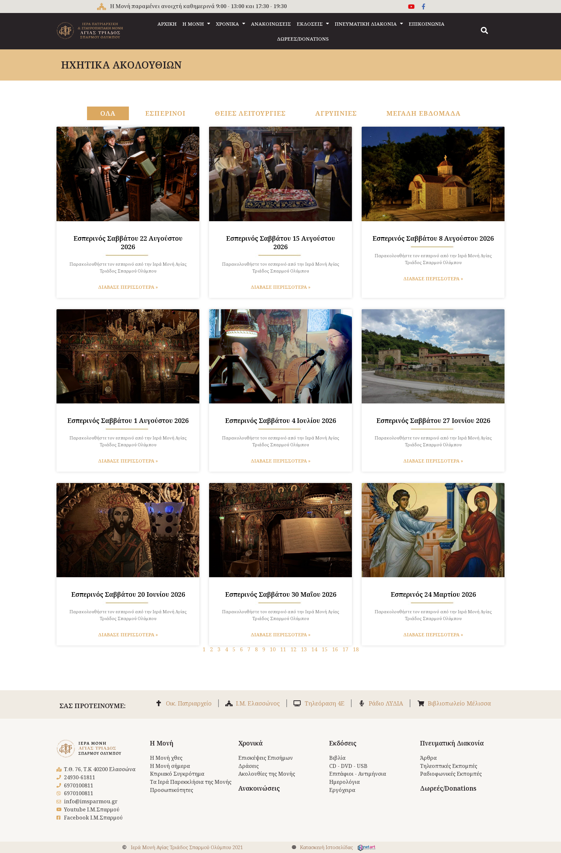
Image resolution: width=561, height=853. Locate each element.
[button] (484, 30)
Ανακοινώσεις (259, 788)
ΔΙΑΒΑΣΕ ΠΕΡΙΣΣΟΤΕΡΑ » (128, 287)
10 (273, 649)
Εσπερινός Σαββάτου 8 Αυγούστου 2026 (433, 238)
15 (325, 649)
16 (335, 649)
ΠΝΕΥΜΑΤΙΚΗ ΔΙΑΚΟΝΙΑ (366, 23)
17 (345, 649)
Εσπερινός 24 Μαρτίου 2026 (433, 594)
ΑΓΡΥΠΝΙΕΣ (336, 113)
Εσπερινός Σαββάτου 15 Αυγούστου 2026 (280, 242)
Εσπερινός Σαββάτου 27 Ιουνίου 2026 (433, 420)
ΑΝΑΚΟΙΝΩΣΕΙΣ (271, 23)
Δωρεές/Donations (448, 788)
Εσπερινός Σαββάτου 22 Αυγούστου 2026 (127, 242)
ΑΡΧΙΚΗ (167, 23)
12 (293, 649)
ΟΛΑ (108, 113)
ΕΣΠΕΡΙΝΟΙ (165, 113)
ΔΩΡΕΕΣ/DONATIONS (303, 38)
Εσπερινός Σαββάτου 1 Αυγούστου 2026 (128, 420)
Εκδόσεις (342, 743)
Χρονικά (250, 743)
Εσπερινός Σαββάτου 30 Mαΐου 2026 (280, 594)
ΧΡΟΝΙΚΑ (227, 23)
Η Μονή (161, 743)
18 (356, 649)
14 (314, 649)
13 (304, 649)
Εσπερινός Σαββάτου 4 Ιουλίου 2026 (280, 420)
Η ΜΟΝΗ (193, 23)
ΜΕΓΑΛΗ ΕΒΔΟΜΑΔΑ (423, 113)
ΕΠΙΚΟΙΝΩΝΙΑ (426, 23)
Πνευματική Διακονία (452, 743)
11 (283, 649)
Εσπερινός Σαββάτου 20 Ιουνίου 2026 (128, 594)
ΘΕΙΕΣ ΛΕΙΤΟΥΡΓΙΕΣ (250, 113)
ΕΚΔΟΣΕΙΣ (310, 23)
